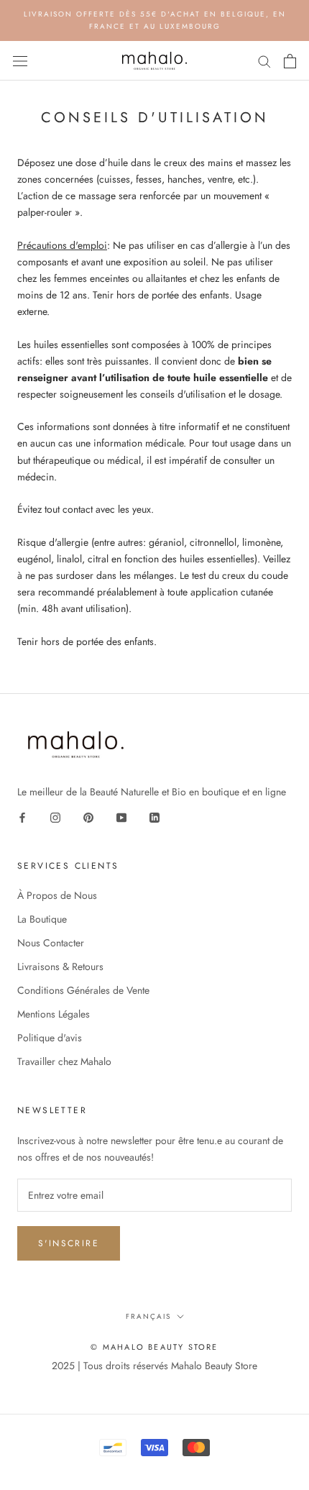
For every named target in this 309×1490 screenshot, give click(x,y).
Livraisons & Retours (60, 966)
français (148, 1316)
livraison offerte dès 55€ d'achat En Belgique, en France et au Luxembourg (155, 20)
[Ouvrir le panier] (290, 61)
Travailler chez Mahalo (64, 1061)
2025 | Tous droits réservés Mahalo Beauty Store (154, 1365)
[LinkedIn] (154, 816)
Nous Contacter (50, 943)
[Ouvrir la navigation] (20, 61)
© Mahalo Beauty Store (154, 1347)
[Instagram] (55, 816)
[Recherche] (264, 61)
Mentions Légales (53, 1014)
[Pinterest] (88, 816)
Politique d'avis (49, 1037)
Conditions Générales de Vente (83, 990)
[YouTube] (121, 816)
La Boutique (42, 919)
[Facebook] (22, 816)
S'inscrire (68, 1243)
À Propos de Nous (57, 895)
